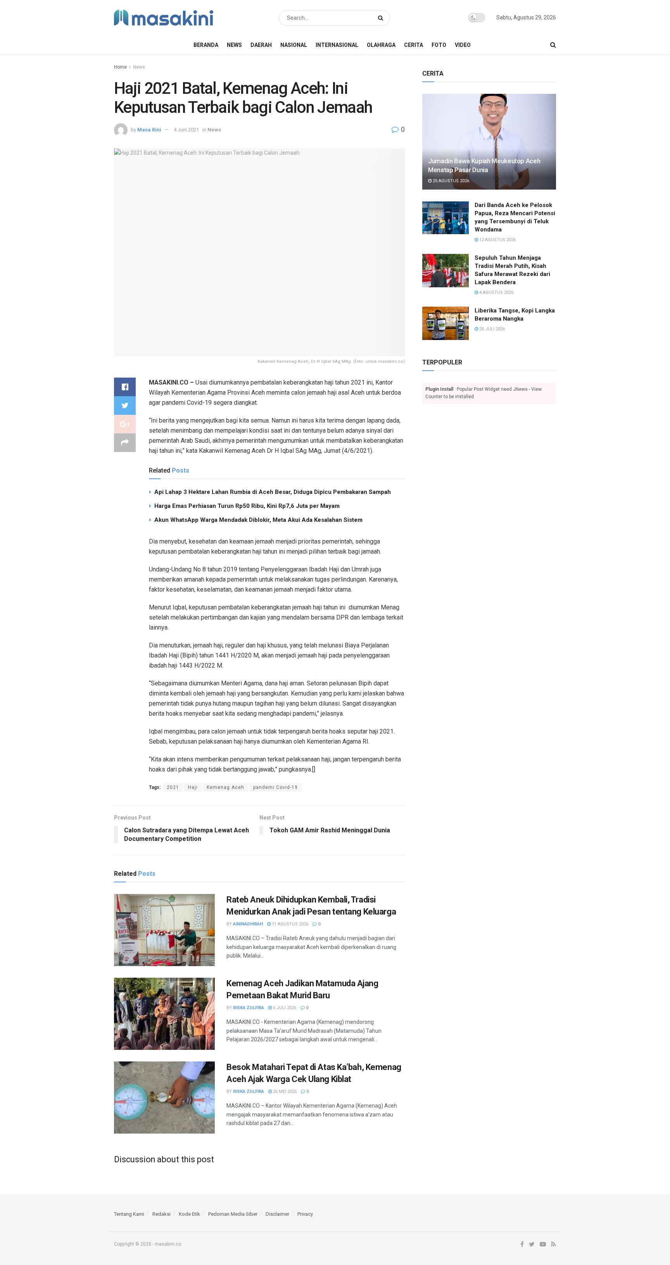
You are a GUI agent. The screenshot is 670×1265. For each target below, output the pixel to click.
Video (463, 45)
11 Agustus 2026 (289, 924)
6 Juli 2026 (284, 1007)
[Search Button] (382, 18)
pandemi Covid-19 (275, 787)
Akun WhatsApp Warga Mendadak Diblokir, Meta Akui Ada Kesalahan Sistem (258, 519)
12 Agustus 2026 (497, 239)
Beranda (205, 45)
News (234, 45)
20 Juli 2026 (491, 328)
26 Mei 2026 (284, 1091)
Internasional (337, 45)
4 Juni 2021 (186, 130)
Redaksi (161, 1214)
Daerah (261, 45)
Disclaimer (277, 1214)
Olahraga (381, 45)
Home (120, 67)
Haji (193, 787)
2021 (173, 787)
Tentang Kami (129, 1214)
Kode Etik (189, 1214)
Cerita (413, 45)
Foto (439, 45)
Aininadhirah (248, 924)
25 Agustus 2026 (450, 180)
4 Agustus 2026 (495, 292)
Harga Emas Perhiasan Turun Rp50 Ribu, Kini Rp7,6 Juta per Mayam (247, 505)
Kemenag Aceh (225, 787)
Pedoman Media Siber (232, 1214)
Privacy (305, 1214)
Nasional (293, 45)
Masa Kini (149, 130)
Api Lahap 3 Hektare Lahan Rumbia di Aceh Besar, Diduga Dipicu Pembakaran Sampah (272, 491)
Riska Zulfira (248, 1007)
